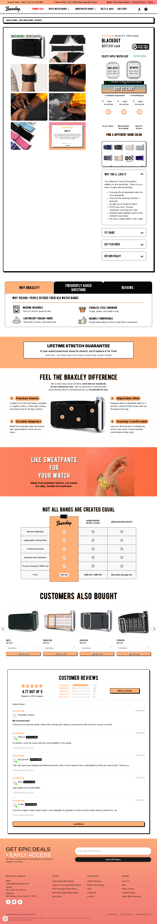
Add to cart (123, 89)
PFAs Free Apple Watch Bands (64, 889)
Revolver (84, 640)
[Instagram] (14, 902)
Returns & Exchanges (95, 885)
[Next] (153, 628)
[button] (107, 35)
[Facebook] (8, 902)
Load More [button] (78, 824)
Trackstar (47, 640)
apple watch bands (58, 8)
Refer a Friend (128, 889)
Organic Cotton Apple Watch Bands (66, 885)
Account (90, 896)
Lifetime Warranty (94, 881)
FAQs (89, 889)
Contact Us (91, 893)
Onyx (8, 640)
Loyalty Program (128, 893)
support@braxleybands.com (17, 884)
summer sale (38, 8)
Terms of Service (126, 914)
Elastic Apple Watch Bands (63, 881)
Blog (124, 885)
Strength (121, 640)
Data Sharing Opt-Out (143, 914)
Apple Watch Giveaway (131, 896)
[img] (18, 711)
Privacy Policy (112, 914)
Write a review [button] (125, 690)
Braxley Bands (11, 20)
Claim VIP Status (113, 859)
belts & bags (107, 8)
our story (122, 8)
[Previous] (3, 628)
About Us (126, 881)
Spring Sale (57, 896)
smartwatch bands (84, 8)
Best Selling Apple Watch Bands (65, 893)
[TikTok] (20, 902)
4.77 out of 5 (32, 691)
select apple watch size (115, 56)
